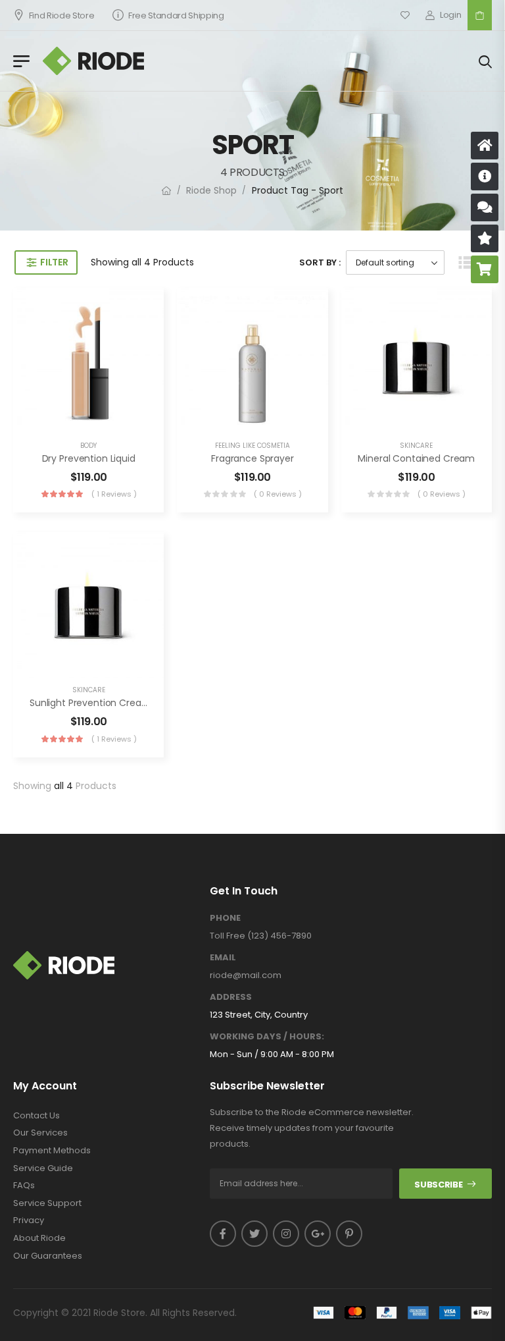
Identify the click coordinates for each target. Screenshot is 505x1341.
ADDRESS (231, 997)
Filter (54, 262)
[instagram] (286, 1233)
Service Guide (43, 1168)
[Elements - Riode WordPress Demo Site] (93, 61)
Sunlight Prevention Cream (90, 702)
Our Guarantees (47, 1256)
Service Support (47, 1203)
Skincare (416, 446)
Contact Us (36, 1115)
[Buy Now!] (484, 269)
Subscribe (438, 1184)
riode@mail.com (245, 975)
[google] (317, 1233)
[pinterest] (349, 1233)
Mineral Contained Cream (416, 458)
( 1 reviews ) (114, 494)
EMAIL (223, 957)
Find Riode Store (62, 15)
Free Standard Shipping (176, 15)
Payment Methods (52, 1150)
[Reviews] (484, 238)
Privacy (28, 1220)
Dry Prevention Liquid (88, 458)
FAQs (24, 1185)
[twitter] (254, 1233)
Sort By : (320, 262)
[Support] (484, 207)
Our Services (40, 1133)
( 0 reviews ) (278, 494)
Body (88, 446)
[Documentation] (484, 176)
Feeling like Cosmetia (252, 446)
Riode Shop (211, 190)
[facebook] (223, 1233)
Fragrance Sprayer (252, 458)
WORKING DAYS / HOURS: (267, 1036)
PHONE (225, 918)
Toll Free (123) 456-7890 (261, 935)
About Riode (39, 1238)
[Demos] (484, 145)
